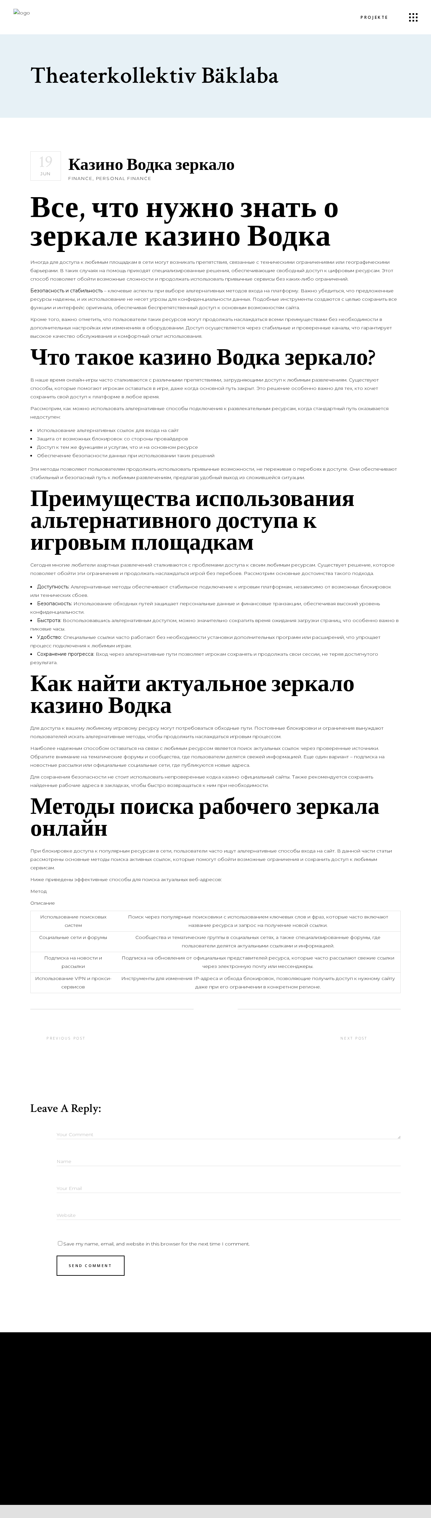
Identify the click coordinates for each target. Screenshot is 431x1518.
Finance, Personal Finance (110, 178)
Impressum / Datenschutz (158, 1396)
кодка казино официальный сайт (246, 777)
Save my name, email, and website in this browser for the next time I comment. (156, 1244)
